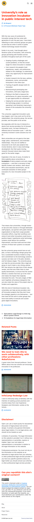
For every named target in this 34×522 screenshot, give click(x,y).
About (3, 507)
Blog (3, 504)
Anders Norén (29, 518)
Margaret (8, 23)
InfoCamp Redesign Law (14, 395)
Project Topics (5, 511)
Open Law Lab (9, 518)
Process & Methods (11, 26)
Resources (4, 514)
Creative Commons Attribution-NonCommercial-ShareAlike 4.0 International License (15, 484)
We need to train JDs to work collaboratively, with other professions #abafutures (15, 356)
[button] (28, 3)
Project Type (21, 26)
